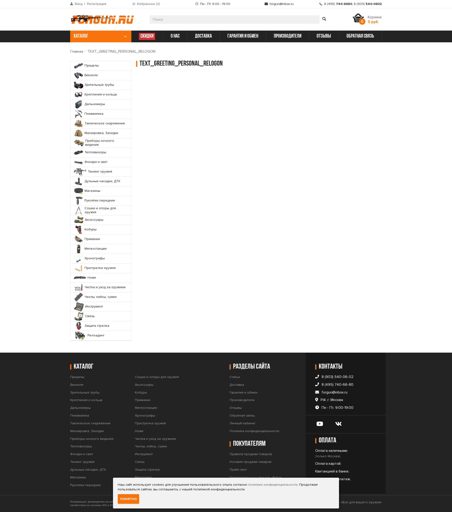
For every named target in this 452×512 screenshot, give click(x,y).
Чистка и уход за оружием (155, 439)
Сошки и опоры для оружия (157, 377)
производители (287, 36)
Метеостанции (146, 408)
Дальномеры (80, 408)
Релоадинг (143, 477)
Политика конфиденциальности (254, 431)
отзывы (324, 36)
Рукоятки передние (85, 485)
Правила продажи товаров (251, 454)
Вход (78, 4)
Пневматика (79, 415)
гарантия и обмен (242, 36)
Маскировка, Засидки (87, 431)
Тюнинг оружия (82, 462)
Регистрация (96, 4)
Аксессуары (144, 385)
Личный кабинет (242, 423)
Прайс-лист (238, 470)
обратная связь (360, 36)
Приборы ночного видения (91, 439)
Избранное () (148, 4)
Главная (76, 51)
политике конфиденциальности (273, 485)
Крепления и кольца (86, 400)
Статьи (235, 377)
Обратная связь (242, 415)
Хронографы (145, 415)
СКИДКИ (147, 36)
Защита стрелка (147, 470)
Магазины (78, 477)
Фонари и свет (81, 454)
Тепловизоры (81, 446)
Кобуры (141, 392)
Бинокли (76, 385)
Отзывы (236, 408)
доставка (203, 36)
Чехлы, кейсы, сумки (151, 446)
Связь (140, 462)
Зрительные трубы (85, 392)
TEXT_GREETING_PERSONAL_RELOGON (121, 51)
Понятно (128, 499)
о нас (175, 36)
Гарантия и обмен (244, 392)
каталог (81, 36)
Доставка (237, 385)
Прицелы (77, 377)
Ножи (139, 431)
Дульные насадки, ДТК (88, 470)
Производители (242, 400)
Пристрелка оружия (150, 423)
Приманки (142, 400)
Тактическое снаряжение (90, 423)
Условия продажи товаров (250, 462)
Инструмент (144, 454)
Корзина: (375, 19)
